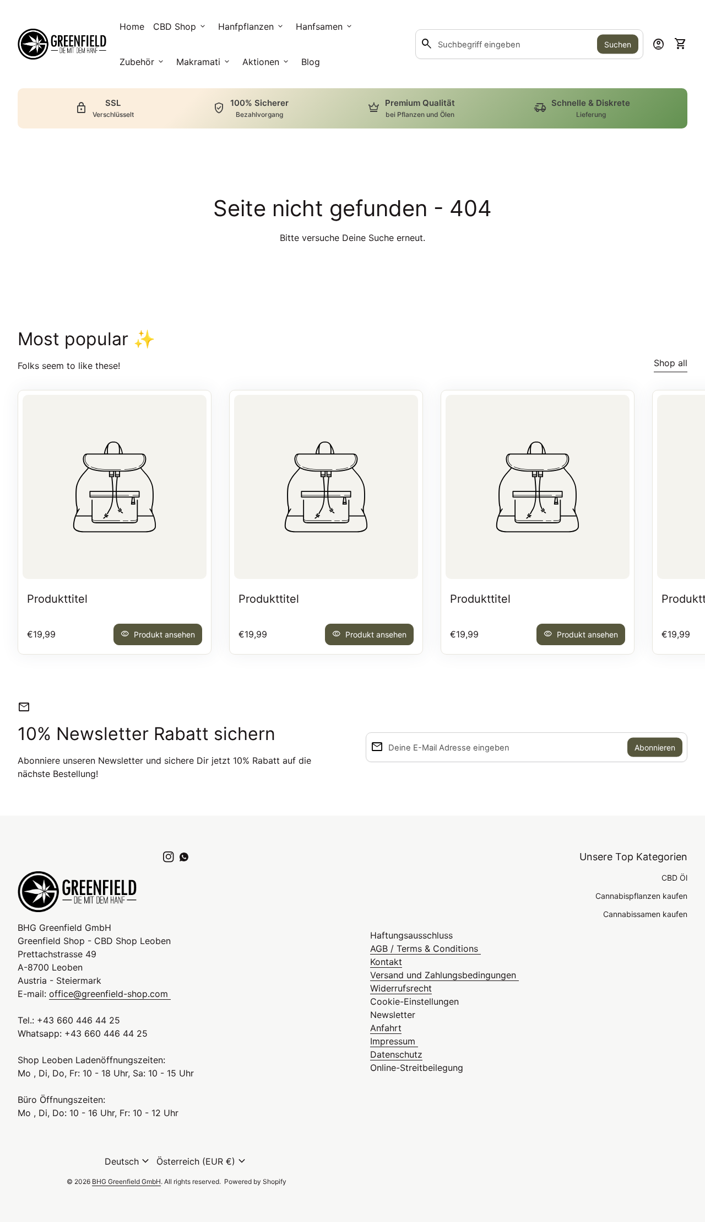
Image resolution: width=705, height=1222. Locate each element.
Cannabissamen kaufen (645, 914)
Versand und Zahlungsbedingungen (444, 974)
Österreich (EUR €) (202, 1161)
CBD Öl (674, 877)
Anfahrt (386, 1027)
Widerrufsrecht (401, 988)
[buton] (128, 1161)
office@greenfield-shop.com (110, 993)
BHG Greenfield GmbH (126, 1181)
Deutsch (128, 1161)
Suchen (617, 44)
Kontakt (386, 961)
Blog (310, 61)
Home (132, 26)
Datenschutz (396, 1054)
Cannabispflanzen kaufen (641, 896)
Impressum (394, 1041)
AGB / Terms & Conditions (425, 948)
